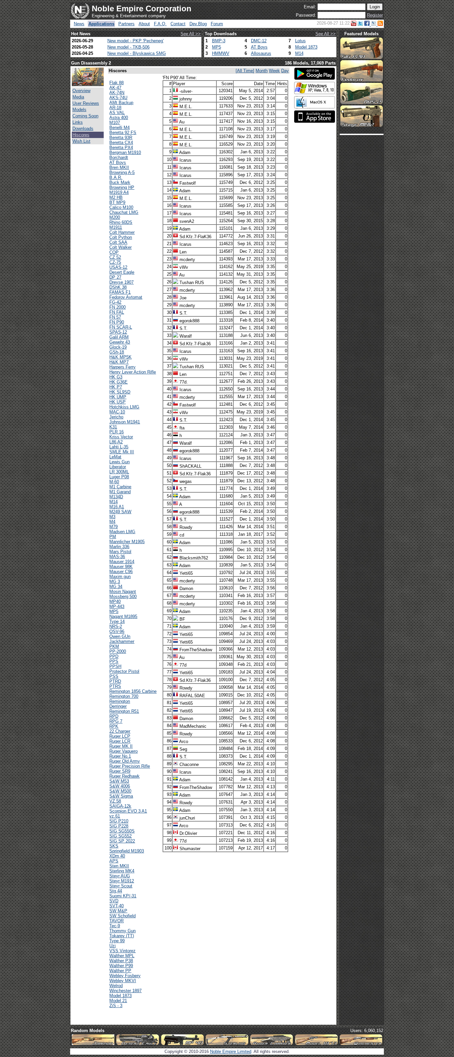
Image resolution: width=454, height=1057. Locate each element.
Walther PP (120, 970)
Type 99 (117, 940)
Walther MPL (121, 955)
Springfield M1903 (126, 850)
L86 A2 (116, 441)
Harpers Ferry (122, 367)
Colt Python (120, 237)
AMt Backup (121, 102)
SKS (113, 845)
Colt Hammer (122, 232)
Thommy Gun (122, 930)
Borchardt (118, 157)
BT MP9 (117, 202)
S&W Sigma (121, 796)
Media (78, 96)
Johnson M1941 (124, 421)
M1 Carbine (120, 486)
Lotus (300, 40)
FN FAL (116, 312)
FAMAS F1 (120, 292)
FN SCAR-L (120, 327)
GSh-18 (116, 352)
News (79, 23)
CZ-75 (115, 262)
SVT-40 (116, 905)
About (144, 23)
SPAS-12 (118, 332)
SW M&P (118, 910)
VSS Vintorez (122, 950)
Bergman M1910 (125, 152)
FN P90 (116, 322)
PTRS (115, 686)
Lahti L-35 (118, 446)
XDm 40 (117, 855)
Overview (81, 90)
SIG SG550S (122, 831)
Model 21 (118, 1000)
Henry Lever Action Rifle (132, 372)
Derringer (118, 706)
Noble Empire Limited (230, 1051)
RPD (113, 716)
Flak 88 (116, 82)
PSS (113, 676)
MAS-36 (117, 556)
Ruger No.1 (120, 756)
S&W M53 (119, 781)
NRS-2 (115, 626)
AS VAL (117, 112)
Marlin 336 (119, 546)
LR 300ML (119, 471)
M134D (116, 496)
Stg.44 (115, 890)
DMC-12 (259, 40)
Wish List (81, 141)
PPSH (115, 666)
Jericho (116, 416)
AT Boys (259, 47)
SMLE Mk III (121, 451)
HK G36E (118, 381)
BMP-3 (218, 40)
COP (114, 252)
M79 (113, 526)
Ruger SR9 (119, 771)
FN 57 (115, 317)
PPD (113, 656)
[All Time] (245, 70)
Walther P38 (121, 960)
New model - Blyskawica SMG (136, 53)
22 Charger (119, 731)
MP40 (115, 601)
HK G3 (115, 377)
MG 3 (114, 581)
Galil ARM (119, 337)
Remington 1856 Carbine (133, 691)
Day (285, 70)
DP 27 (115, 277)
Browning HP (121, 187)
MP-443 (116, 606)
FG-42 (115, 302)
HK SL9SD (119, 391)
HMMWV (220, 53)
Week (274, 70)
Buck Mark (119, 182)
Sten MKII (119, 865)
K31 (113, 426)
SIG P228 (118, 826)
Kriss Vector (121, 436)
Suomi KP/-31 (122, 895)
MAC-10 (117, 411)
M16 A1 (116, 506)
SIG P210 (118, 821)
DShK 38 (118, 287)
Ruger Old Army (124, 761)
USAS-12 (118, 267)
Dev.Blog (198, 23)
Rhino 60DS (120, 222)
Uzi (112, 945)
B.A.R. (115, 177)
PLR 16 (116, 431)
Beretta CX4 (121, 142)
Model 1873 (306, 47)
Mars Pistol (120, 551)
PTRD (115, 681)
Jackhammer (121, 641)
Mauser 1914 (121, 561)
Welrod (116, 985)
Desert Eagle (121, 272)
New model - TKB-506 (128, 47)
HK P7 (115, 386)
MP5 (216, 47)
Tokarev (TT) (121, 935)
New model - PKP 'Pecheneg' (135, 40)
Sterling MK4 (121, 870)
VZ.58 (115, 801)
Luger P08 (119, 476)
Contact (177, 23)
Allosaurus (261, 53)
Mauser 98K (121, 566)
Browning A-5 (122, 172)
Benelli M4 (119, 127)
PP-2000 (117, 651)
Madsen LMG (122, 531)
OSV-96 (116, 631)
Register (375, 15)
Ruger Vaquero (123, 751)
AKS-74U (118, 97)
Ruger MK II (121, 746)
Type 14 (117, 621)
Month (262, 70)
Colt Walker (120, 247)
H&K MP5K (120, 357)
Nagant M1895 (123, 616)
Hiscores (80, 134)
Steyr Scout (120, 885)
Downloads (82, 128)
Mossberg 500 (123, 596)
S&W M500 (120, 791)
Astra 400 (118, 117)
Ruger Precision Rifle (129, 766)
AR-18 (115, 107)
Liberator (117, 466)
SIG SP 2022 (122, 840)
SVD (113, 900)
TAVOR (116, 920)
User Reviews (85, 103)
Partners (126, 23)
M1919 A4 (119, 192)
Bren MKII (119, 167)
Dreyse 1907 (121, 282)
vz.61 (114, 816)
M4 (112, 521)
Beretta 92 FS (122, 132)
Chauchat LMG (123, 212)
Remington (119, 701)
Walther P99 (121, 965)
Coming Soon (85, 115)
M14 (299, 53)
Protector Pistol (124, 671)
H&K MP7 (119, 362)
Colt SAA (118, 242)
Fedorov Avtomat (125, 297)
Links (77, 122)
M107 (114, 122)
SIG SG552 (120, 835)
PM (112, 536)
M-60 (114, 481)
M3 (112, 516)
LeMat (115, 456)
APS (113, 860)
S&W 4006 (119, 786)
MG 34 (115, 586)
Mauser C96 (121, 571)
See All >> (190, 33)
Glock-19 (118, 347)
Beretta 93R (120, 137)
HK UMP (117, 396)
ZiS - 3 (115, 1005)
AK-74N (116, 92)
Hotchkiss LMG (124, 406)
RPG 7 (115, 721)
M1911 (115, 227)
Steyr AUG (119, 875)
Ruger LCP (119, 736)
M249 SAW (120, 511)
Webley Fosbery (125, 975)
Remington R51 (124, 711)
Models (79, 109)
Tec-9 (114, 925)
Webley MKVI (122, 980)
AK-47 (115, 87)
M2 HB (116, 197)
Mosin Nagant (122, 591)
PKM (114, 646)
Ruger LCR (119, 741)
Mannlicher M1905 (127, 541)
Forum (217, 23)
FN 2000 (117, 307)
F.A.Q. (160, 23)
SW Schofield (122, 915)
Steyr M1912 (121, 880)
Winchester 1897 (125, 990)
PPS (113, 661)
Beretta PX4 (121, 147)
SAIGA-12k (120, 806)
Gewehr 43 (119, 342)
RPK (113, 726)
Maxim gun (120, 576)
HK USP (117, 401)
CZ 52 (115, 257)
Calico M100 (121, 207)
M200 (114, 217)
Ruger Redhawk (124, 776)
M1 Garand (120, 491)
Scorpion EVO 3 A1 (128, 811)
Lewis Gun (119, 461)
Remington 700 (123, 696)
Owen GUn (119, 636)
